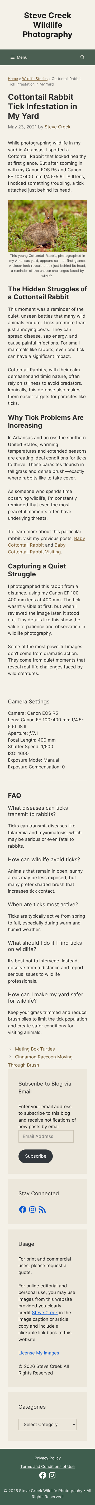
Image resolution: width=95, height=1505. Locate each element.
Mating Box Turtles (35, 1049)
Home (13, 78)
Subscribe (35, 1156)
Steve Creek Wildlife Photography (48, 25)
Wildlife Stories (35, 78)
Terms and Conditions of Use (47, 1466)
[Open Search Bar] (82, 57)
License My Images (38, 1353)
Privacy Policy (48, 1458)
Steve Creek (45, 1312)
